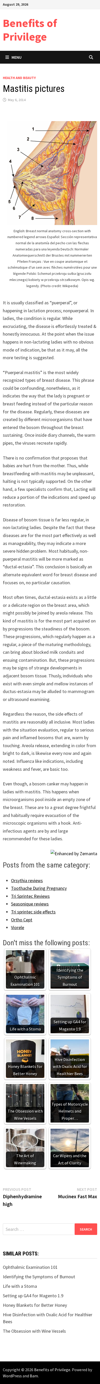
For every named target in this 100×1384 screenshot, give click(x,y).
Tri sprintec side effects (33, 912)
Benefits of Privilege (30, 30)
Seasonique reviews (30, 904)
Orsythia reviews (27, 880)
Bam (34, 1375)
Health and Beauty (19, 77)
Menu (17, 57)
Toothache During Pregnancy (39, 888)
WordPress (12, 1375)
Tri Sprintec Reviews (30, 896)
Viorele (17, 927)
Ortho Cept (21, 920)
